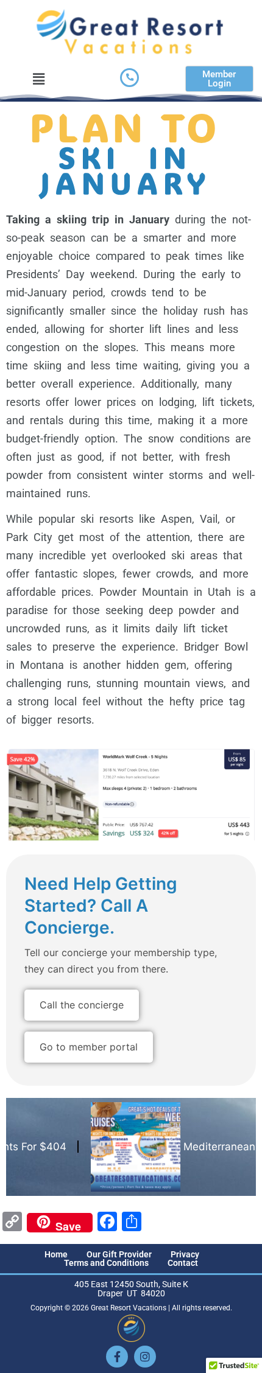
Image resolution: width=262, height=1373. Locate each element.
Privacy (185, 1254)
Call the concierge (82, 1005)
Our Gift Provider (119, 1254)
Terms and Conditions (106, 1263)
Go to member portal (89, 1047)
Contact (183, 1263)
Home (56, 1254)
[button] (39, 79)
